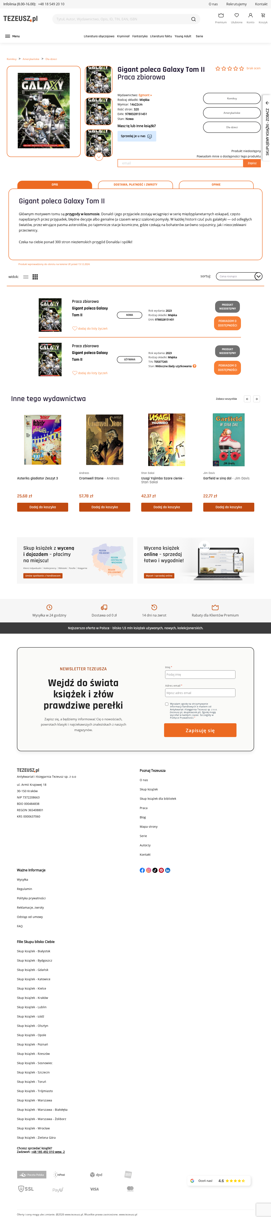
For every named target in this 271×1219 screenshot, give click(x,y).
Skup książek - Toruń (31, 1082)
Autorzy (145, 845)
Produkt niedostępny (227, 307)
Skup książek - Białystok (33, 951)
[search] (193, 19)
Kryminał (123, 36)
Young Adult (183, 36)
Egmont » (145, 95)
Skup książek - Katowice (33, 979)
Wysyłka (22, 879)
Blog (143, 817)
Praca (144, 808)
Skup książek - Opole (31, 1035)
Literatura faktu (161, 36)
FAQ (20, 926)
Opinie (216, 185)
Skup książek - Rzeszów (33, 1054)
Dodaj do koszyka (42, 507)
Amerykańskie (31, 59)
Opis (55, 185)
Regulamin (24, 889)
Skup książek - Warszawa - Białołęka (42, 1110)
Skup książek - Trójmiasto (35, 1091)
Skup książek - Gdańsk (32, 970)
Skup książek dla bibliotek (158, 799)
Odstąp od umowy (30, 917)
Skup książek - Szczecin (33, 1072)
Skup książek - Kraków (32, 998)
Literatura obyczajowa (99, 36)
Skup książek (149, 789)
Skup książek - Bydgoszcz (34, 960)
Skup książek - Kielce (31, 988)
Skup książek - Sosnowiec (35, 1063)
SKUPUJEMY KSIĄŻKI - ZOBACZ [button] (267, 131)
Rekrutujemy (236, 4)
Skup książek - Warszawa (34, 1100)
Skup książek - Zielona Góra (36, 1138)
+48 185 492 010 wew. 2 (48, 1152)
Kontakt (261, 4)
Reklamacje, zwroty (30, 907)
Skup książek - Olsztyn (32, 1026)
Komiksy (12, 59)
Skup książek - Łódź (30, 1016)
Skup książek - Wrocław (33, 1128)
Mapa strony (149, 827)
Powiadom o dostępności (227, 323)
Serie (199, 36)
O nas (213, 4)
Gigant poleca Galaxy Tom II (90, 311)
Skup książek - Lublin (32, 1007)
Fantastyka (140, 36)
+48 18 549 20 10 (51, 4)
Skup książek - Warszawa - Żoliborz (41, 1119)
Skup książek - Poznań (32, 1044)
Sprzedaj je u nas (133, 136)
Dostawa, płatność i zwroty (135, 185)
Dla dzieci (51, 59)
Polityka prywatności (31, 898)
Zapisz (252, 163)
